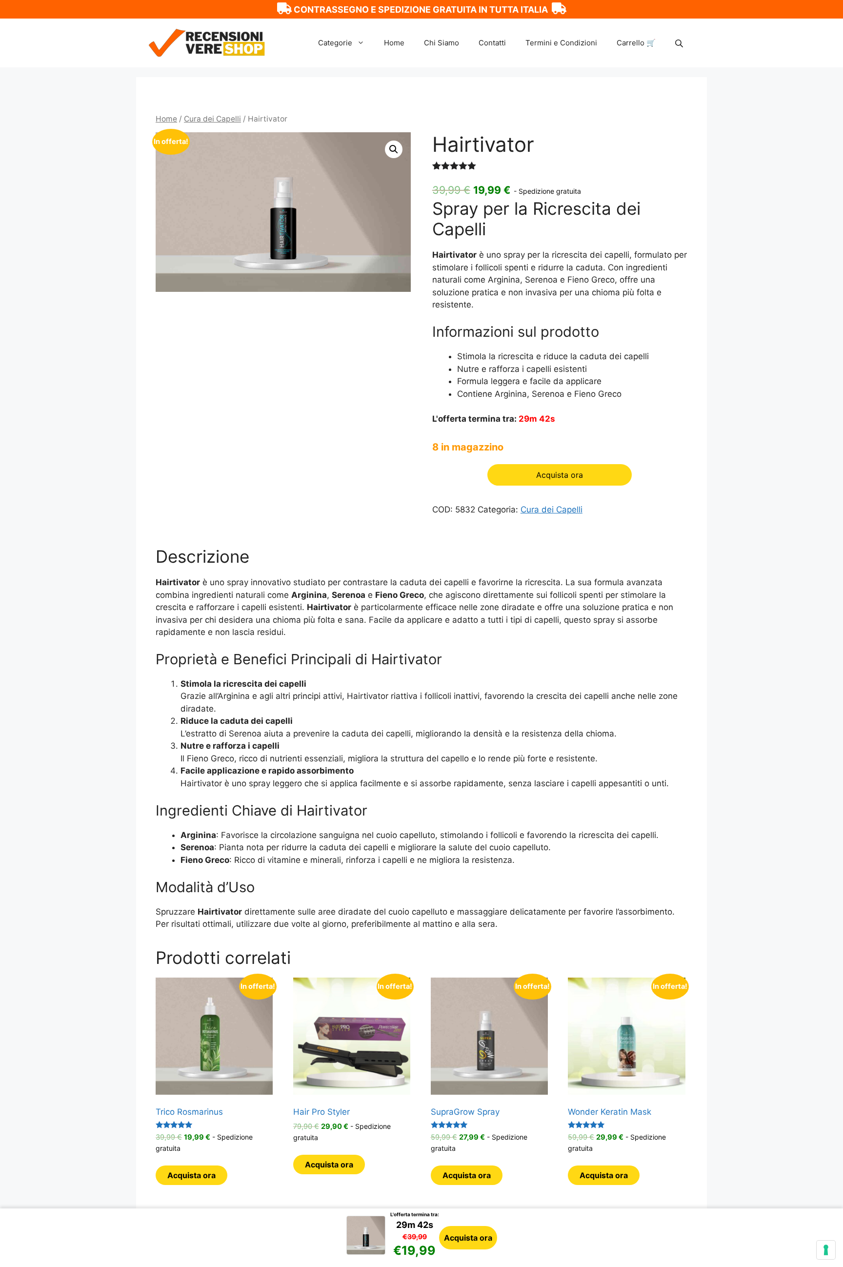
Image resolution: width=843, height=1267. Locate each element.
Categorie (335, 42)
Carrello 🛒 (636, 42)
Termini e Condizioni (561, 42)
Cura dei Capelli (212, 118)
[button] (393, 149)
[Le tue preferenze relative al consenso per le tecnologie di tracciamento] (826, 1250)
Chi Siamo (441, 42)
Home (394, 42)
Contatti (492, 42)
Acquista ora (468, 1238)
